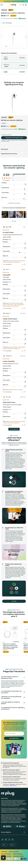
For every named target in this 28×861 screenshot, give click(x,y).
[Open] (3, 857)
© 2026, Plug (4, 851)
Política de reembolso (14, 851)
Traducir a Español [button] (7, 236)
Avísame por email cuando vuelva (14, 137)
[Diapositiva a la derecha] (26, 36)
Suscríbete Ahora (14, 738)
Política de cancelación (6, 856)
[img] (9, 269)
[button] (1, 4)
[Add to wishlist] (25, 23)
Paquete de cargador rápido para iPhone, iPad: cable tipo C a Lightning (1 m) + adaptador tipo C (11, 645)
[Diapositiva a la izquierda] (1, 36)
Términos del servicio (17, 853)
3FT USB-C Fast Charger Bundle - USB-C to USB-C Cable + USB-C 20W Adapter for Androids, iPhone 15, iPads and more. (13, 305)
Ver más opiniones (14, 429)
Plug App (12, 784)
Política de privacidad (6, 853)
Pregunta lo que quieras (14, 203)
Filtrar (14, 221)
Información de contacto (18, 856)
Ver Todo (14, 601)
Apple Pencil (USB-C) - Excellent (15, 389)
